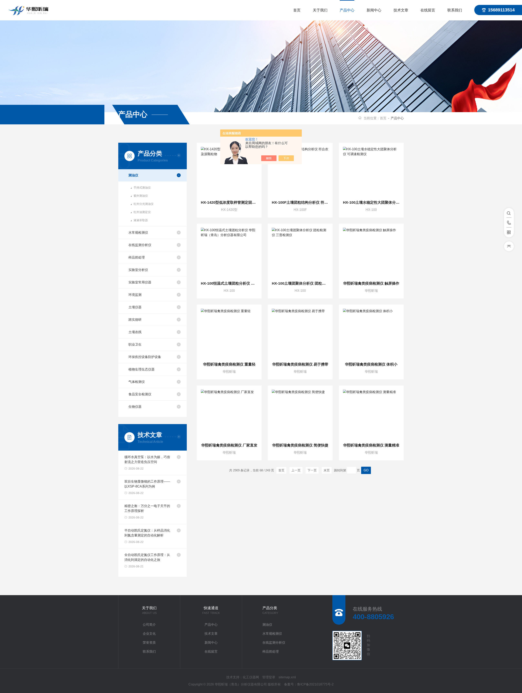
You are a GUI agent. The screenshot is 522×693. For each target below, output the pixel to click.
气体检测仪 (136, 382)
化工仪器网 (251, 677)
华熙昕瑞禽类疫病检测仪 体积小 (371, 364)
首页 (297, 10)
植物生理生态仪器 (141, 369)
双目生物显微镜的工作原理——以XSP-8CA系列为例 (147, 484)
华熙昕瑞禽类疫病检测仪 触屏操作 (371, 283)
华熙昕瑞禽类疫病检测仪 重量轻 (229, 364)
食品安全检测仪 (139, 394)
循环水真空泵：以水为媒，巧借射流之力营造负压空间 (147, 459)
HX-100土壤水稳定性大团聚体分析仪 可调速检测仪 (371, 202)
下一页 (312, 470)
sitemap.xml (287, 677)
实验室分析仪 (138, 270)
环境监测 (135, 294)
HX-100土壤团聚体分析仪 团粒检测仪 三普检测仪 (300, 283)
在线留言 (427, 10)
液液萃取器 (141, 220)
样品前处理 (136, 257)
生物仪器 (135, 406)
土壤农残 (135, 332)
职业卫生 (135, 344)
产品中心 (347, 10)
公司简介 (149, 624)
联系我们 (454, 10)
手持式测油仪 (142, 187)
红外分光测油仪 (144, 204)
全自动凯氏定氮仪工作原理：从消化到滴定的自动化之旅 (147, 557)
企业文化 (149, 633)
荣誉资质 (149, 642)
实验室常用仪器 (139, 282)
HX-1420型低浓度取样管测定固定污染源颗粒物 (229, 202)
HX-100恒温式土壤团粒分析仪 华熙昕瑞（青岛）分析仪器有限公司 (229, 283)
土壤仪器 (135, 307)
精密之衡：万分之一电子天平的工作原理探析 (147, 508)
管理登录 (268, 677)
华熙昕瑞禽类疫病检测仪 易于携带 (300, 364)
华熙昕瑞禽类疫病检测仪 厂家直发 (229, 445)
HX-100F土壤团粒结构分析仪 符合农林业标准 (300, 202)
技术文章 (401, 10)
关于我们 (320, 10)
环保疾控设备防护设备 (144, 357)
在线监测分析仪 (139, 245)
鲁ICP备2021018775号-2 (315, 684)
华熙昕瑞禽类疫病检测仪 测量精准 (371, 445)
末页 (327, 470)
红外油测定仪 (142, 212)
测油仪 (133, 175)
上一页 (296, 470)
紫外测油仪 (141, 195)
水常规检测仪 (138, 232)
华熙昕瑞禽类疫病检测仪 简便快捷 (300, 445)
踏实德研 (135, 319)
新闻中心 (374, 10)
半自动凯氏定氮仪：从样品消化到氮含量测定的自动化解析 (147, 533)
